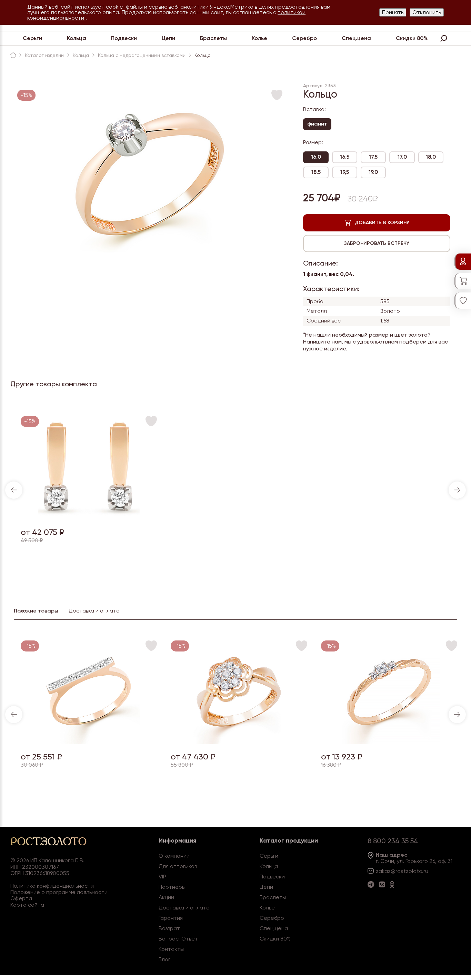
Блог (164, 959)
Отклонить (426, 12)
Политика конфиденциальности (52, 886)
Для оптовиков (178, 866)
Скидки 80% (412, 38)
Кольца (76, 38)
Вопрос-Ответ (178, 938)
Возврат (169, 928)
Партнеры (172, 887)
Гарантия (171, 918)
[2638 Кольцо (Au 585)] (389, 742)
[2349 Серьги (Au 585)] (89, 517)
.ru (425, 871)
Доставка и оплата (184, 907)
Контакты (171, 949)
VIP (162, 876)
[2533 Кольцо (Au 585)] (239, 742)
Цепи (168, 38)
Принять (392, 12)
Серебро (304, 38)
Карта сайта (27, 905)
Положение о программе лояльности (59, 892)
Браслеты (213, 38)
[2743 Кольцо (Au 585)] (89, 742)
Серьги (32, 38)
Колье (259, 38)
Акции (166, 897)
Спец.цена (356, 38)
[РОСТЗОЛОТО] (13, 55)
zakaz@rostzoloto (399, 871)
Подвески (124, 38)
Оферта (21, 898)
